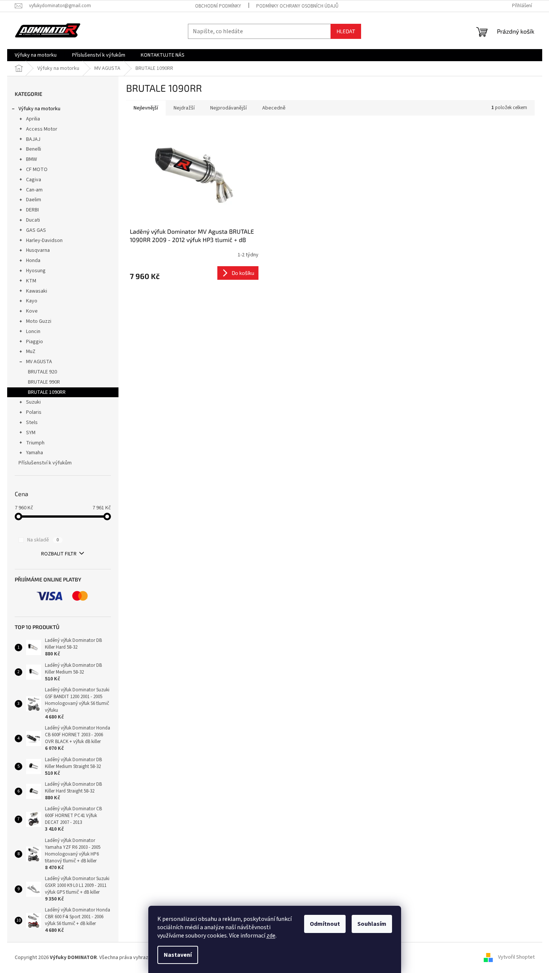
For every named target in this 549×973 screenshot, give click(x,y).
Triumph (35, 443)
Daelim (33, 200)
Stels (32, 422)
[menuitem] (35, 55)
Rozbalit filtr (59, 554)
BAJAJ (33, 139)
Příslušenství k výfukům (45, 463)
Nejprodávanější (228, 108)
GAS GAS (36, 230)
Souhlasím (371, 924)
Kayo (31, 301)
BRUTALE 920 (42, 372)
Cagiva (33, 179)
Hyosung (36, 270)
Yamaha (34, 452)
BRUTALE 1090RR (47, 392)
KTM (31, 281)
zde (270, 935)
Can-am (34, 190)
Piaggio (34, 341)
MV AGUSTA (39, 361)
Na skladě (43, 540)
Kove (32, 311)
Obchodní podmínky (218, 6)
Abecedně (274, 108)
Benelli (33, 149)
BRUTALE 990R (44, 382)
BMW (31, 159)
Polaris (34, 412)
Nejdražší (184, 108)
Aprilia (33, 119)
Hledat (346, 31)
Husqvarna (38, 250)
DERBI (32, 210)
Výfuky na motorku (39, 109)
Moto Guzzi (38, 321)
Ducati (33, 220)
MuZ (30, 351)
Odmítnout (325, 924)
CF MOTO (37, 169)
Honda (33, 260)
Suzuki (33, 402)
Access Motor (41, 129)
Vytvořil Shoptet (516, 957)
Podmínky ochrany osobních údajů (297, 6)
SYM (30, 432)
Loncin (33, 331)
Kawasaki (36, 291)
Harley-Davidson (44, 240)
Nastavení (178, 955)
